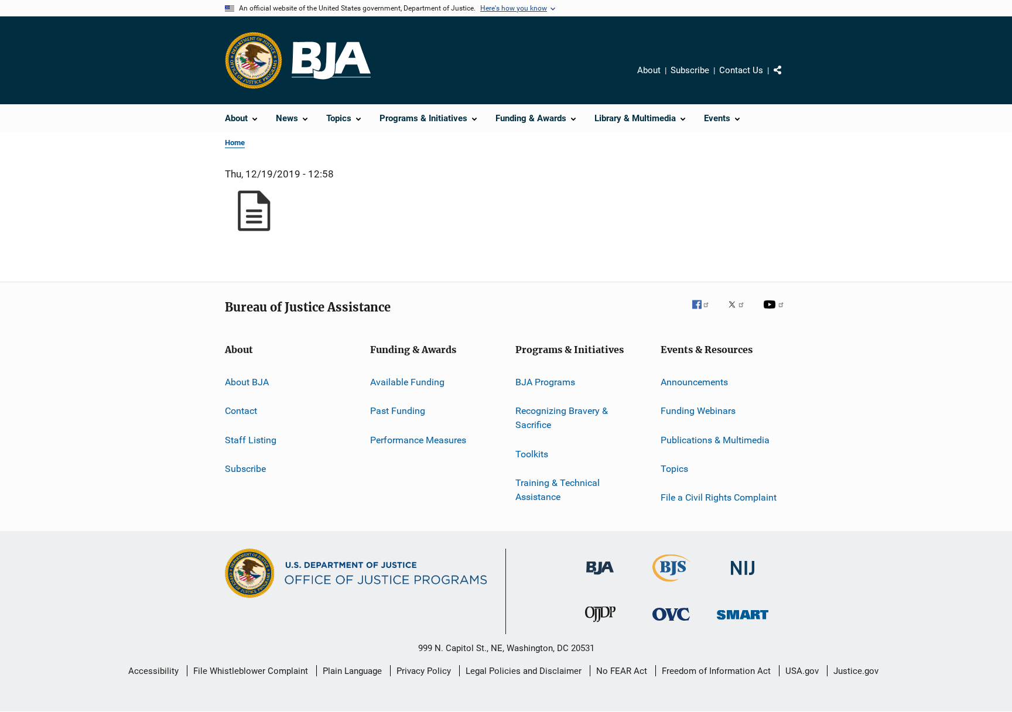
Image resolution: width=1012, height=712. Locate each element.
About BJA (247, 382)
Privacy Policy (423, 671)
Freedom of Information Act (716, 671)
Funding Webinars (698, 410)
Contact (241, 410)
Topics (674, 468)
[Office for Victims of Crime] (671, 622)
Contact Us (741, 70)
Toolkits (531, 453)
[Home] (331, 61)
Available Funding (407, 382)
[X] (740, 313)
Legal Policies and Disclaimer (524, 671)
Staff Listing (250, 440)
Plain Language (352, 671)
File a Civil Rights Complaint (719, 497)
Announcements (694, 382)
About (649, 70)
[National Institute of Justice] (742, 577)
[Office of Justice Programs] (253, 60)
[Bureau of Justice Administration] (600, 577)
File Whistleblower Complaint (250, 671)
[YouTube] (775, 313)
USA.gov (802, 671)
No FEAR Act (621, 671)
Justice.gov (855, 671)
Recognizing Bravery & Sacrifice (561, 417)
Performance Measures (418, 440)
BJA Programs (545, 382)
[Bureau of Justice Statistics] (671, 584)
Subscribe (690, 70)
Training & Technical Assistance (557, 489)
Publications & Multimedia (715, 440)
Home (235, 142)
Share (787, 78)
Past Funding (397, 410)
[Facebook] (705, 313)
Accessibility (153, 671)
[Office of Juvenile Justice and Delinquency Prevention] (600, 624)
